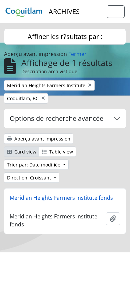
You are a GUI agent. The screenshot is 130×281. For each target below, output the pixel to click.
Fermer (77, 54)
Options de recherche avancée (56, 118)
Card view (24, 151)
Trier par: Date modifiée (34, 164)
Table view (60, 151)
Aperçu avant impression (41, 139)
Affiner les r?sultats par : (65, 36)
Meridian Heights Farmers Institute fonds (61, 197)
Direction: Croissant (29, 177)
